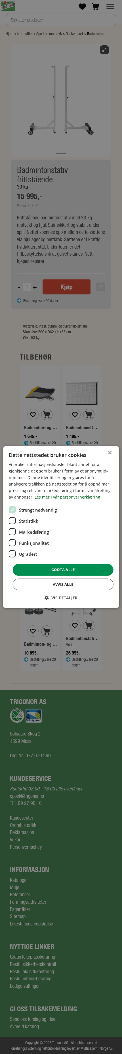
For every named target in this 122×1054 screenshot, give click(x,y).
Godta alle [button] (63, 569)
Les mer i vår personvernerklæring (67, 497)
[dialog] (61, 527)
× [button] (110, 452)
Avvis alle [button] (63, 584)
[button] (61, 598)
